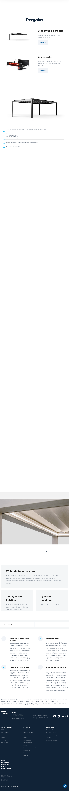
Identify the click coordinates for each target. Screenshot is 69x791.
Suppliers (48, 737)
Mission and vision (5, 730)
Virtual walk (4, 742)
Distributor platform (51, 730)
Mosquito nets (27, 750)
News (3, 760)
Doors (25, 737)
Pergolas (25, 755)
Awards (3, 737)
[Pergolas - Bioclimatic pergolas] (18, 37)
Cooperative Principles (51, 740)
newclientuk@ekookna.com (40, 717)
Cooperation (50, 727)
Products (26, 727)
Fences (25, 745)
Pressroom (5, 762)
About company (6, 727)
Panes (10, 624)
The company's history (7, 735)
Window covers (27, 742)
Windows (25, 735)
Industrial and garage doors (30, 747)
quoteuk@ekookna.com (39, 715)
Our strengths (5, 732)
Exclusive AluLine (28, 732)
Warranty (3, 740)
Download (5, 764)
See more (43, 42)
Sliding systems (27, 740)
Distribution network (51, 732)
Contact (4, 766)
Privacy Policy (6, 768)
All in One (26, 730)
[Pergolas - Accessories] (18, 64)
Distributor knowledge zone (53, 735)
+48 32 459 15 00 (17, 714)
